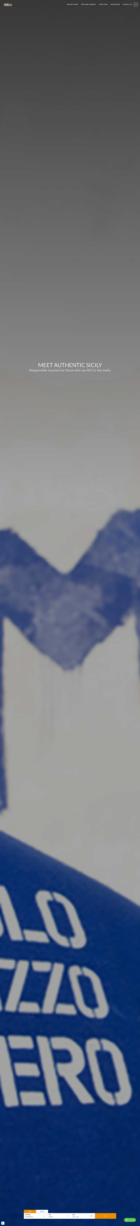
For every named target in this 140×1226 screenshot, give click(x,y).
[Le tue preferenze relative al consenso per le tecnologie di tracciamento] (2, 1223)
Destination (28, 1214)
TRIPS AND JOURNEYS (88, 4)
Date (73, 1214)
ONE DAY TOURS (72, 4)
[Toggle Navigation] (12, 5)
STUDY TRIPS (103, 4)
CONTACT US (127, 4)
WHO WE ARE (115, 4)
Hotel (42, 1211)
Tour (30, 1211)
